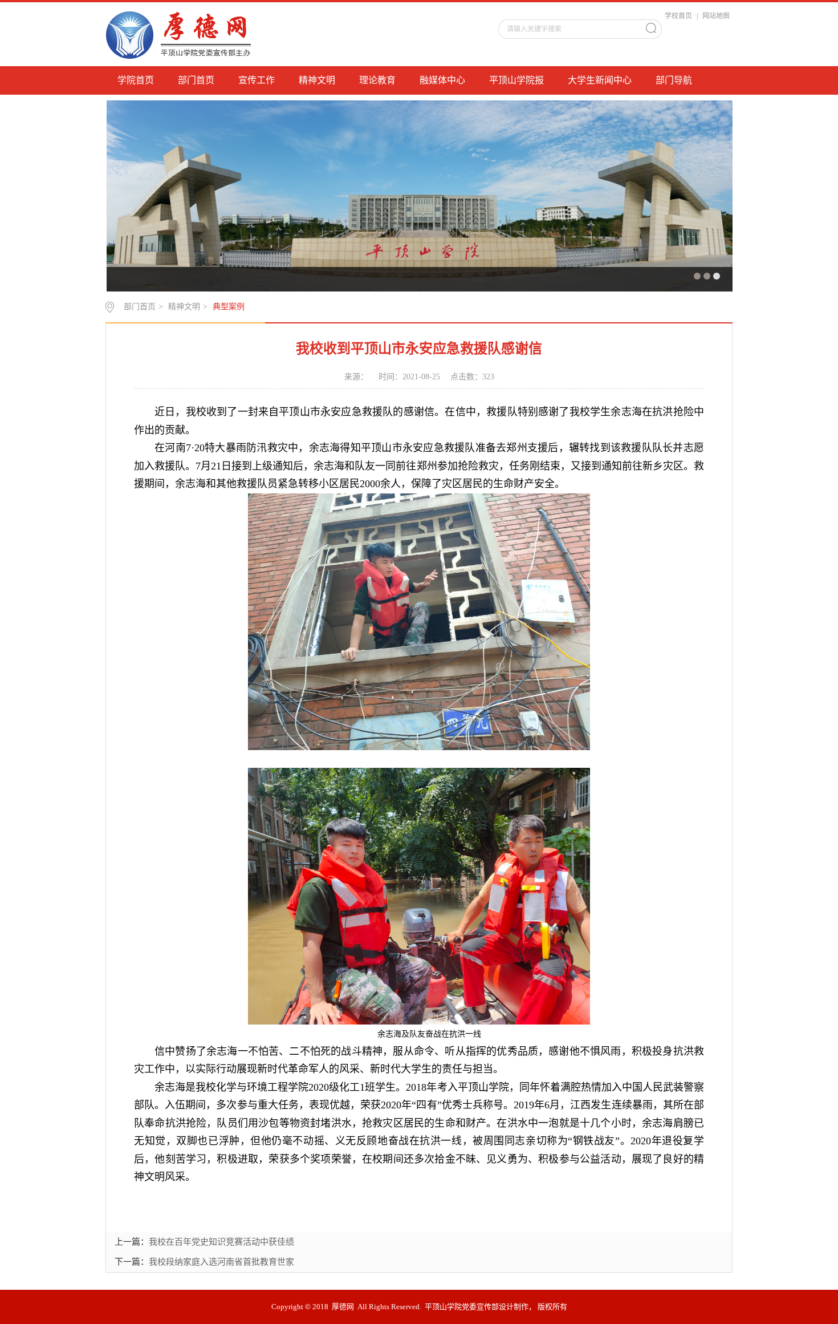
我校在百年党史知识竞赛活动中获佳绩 (221, 1241)
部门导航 (674, 80)
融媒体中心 (442, 80)
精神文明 (317, 80)
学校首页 (678, 16)
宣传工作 (256, 80)
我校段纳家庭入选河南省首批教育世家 (221, 1261)
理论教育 (377, 80)
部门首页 (196, 80)
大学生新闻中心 (600, 80)
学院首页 (135, 80)
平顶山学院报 (516, 80)
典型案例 (229, 306)
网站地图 (716, 16)
